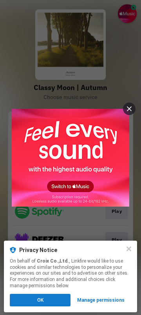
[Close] (129, 249)
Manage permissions (101, 300)
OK (40, 300)
